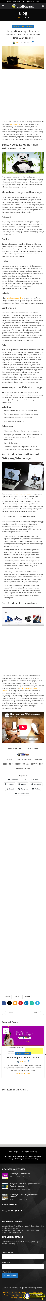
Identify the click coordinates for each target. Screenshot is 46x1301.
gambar (7, 997)
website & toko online (25, 26)
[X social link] (9, 1003)
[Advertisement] (23, 95)
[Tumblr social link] (18, 1210)
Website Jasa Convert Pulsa (23, 1057)
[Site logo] (23, 6)
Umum (26, 18)
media (18, 997)
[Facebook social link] (4, 1003)
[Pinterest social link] (20, 1003)
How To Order (8, 1292)
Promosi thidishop (23, 1053)
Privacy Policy (9, 1295)
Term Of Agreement (35, 1292)
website (27, 997)
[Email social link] (15, 1003)
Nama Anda (6, 1262)
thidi (17, 42)
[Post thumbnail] (5, 1176)
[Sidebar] (3, 393)
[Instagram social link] (9, 1210)
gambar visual (15, 124)
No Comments (25, 1177)
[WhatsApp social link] (32, 1003)
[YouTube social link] (12, 1210)
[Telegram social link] (37, 1003)
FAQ (17, 1295)
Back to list (23, 1013)
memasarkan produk (23, 494)
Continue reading (23, 1074)
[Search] (43, 6)
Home (19, 18)
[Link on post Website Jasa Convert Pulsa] (23, 1040)
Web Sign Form (20, 1292)
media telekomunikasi (15, 298)
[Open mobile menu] (3, 6)
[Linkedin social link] (26, 1003)
